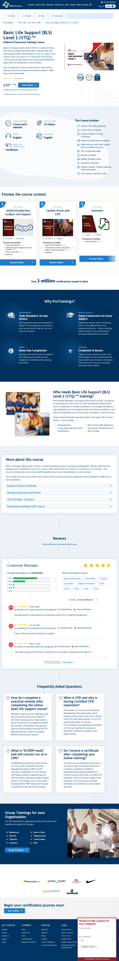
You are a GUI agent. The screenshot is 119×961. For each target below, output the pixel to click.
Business (50, 5)
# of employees (84, 937)
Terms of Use (66, 936)
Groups (4, 933)
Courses (31, 5)
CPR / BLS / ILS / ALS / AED (29, 22)
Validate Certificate (29, 942)
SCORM (39, 769)
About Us (44, 929)
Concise (103, 578)
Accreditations (27, 939)
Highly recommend (86, 583)
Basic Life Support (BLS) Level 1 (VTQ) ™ (62, 22)
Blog (79, 5)
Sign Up (101, 6)
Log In (4, 942)
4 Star (9, 581)
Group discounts (10, 90)
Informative (90, 578)
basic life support (43, 54)
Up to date (68, 583)
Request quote (88, 947)
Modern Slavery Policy (69, 942)
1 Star (9, 591)
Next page (67, 662)
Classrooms (58, 16)
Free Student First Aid (49, 945)
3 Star (9, 584)
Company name (85, 928)
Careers (44, 939)
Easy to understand (72, 578)
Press (43, 936)
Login (108, 6)
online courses (36, 781)
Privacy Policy (66, 929)
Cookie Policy (66, 939)
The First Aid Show (48, 942)
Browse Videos (17, 262)
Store (67, 5)
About (73, 5)
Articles (85, 5)
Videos (12, 16)
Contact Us (26, 933)
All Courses (8, 22)
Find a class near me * (29, 90)
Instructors (59, 5)
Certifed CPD (95, 719)
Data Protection (67, 933)
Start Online (27, 85)
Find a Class (40, 5)
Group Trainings (16, 850)
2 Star (9, 587)
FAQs (42, 16)
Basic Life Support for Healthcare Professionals (31, 57)
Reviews (28, 16)
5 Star (9, 578)
